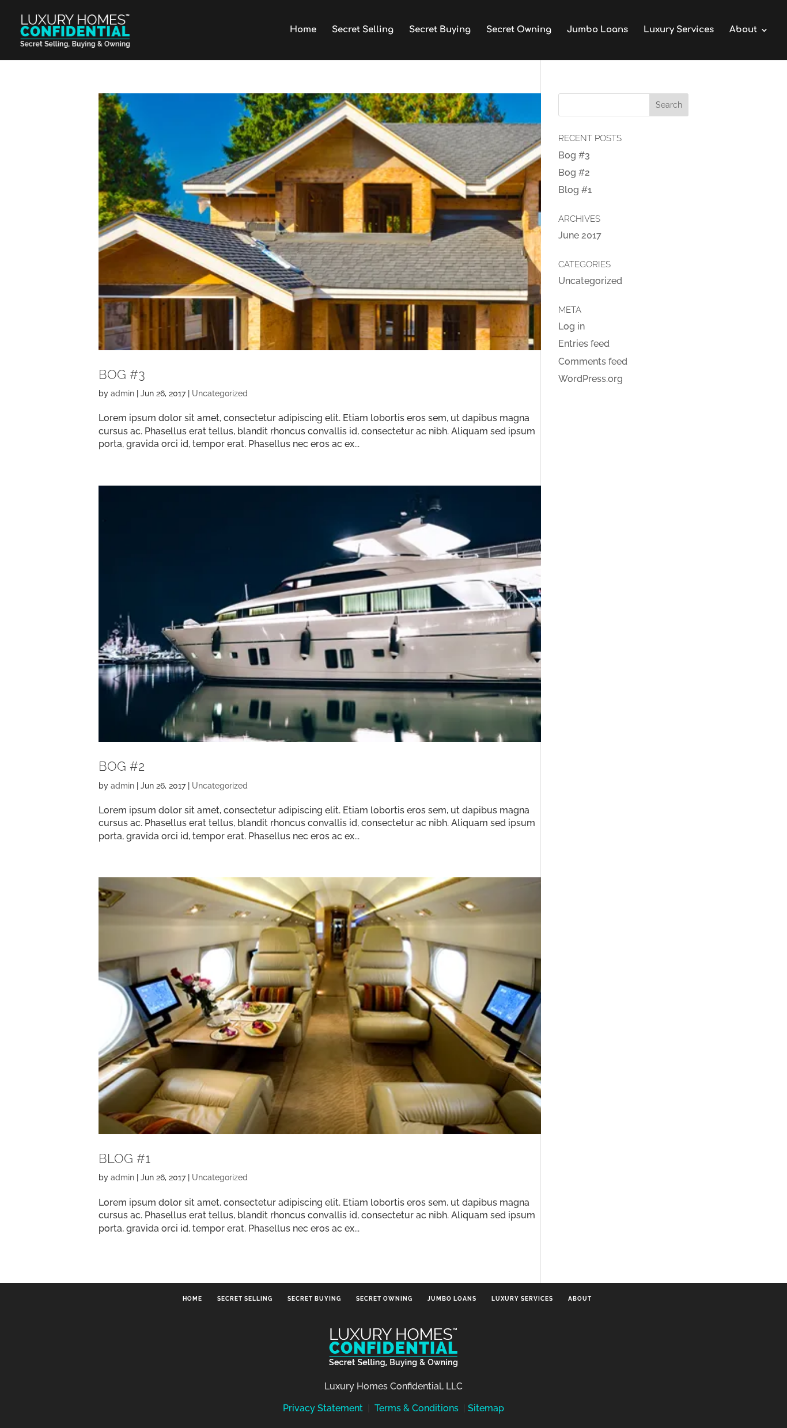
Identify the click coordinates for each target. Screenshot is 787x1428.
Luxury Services (679, 30)
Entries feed (584, 343)
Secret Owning (518, 30)
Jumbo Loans (597, 30)
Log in (571, 326)
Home (303, 30)
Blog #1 (124, 1158)
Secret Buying (440, 30)
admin (122, 393)
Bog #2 (122, 766)
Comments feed (592, 361)
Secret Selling (363, 30)
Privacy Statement (323, 1408)
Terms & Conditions (416, 1408)
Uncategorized (220, 393)
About (743, 30)
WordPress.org (590, 378)
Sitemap (486, 1408)
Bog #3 (122, 374)
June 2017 (579, 235)
